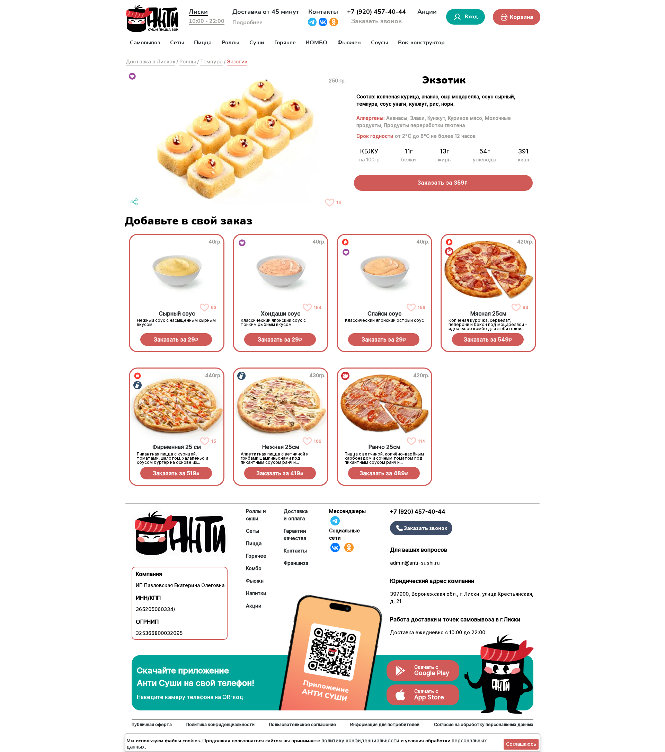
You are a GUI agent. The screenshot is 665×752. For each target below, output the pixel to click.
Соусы (379, 42)
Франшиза (296, 563)
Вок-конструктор (421, 42)
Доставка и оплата (296, 514)
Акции (427, 12)
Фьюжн (255, 581)
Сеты (177, 42)
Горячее (285, 42)
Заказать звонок (376, 21)
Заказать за (176, 339)
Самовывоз (145, 42)
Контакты (323, 12)
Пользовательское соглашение (302, 724)
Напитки (256, 593)
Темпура (211, 61)
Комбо (253, 568)
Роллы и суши (256, 514)
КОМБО (316, 42)
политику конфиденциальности (360, 740)
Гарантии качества (295, 534)
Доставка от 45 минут (265, 12)
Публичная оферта (152, 724)
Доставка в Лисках (150, 61)
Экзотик (237, 61)
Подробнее (247, 22)
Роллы (230, 42)
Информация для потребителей (384, 724)
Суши (256, 42)
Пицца (203, 42)
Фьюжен (349, 42)
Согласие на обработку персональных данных (483, 724)
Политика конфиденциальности (220, 724)
